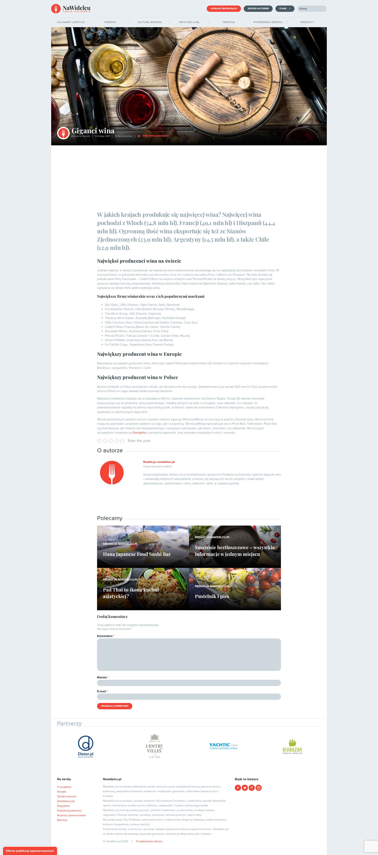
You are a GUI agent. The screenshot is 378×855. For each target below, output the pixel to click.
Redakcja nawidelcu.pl (159, 462)
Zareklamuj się (66, 801)
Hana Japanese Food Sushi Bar (137, 554)
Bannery (62, 820)
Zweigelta (139, 433)
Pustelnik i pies (212, 596)
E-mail (102, 691)
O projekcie (64, 787)
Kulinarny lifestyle (80, 136)
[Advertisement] (189, 174)
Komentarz (106, 636)
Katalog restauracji (224, 8)
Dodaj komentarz (124, 136)
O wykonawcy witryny (149, 841)
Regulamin (63, 806)
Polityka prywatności (69, 810)
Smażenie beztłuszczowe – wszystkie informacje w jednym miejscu (235, 550)
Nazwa (103, 677)
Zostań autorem (258, 8)
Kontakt (61, 791)
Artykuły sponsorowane (71, 815)
